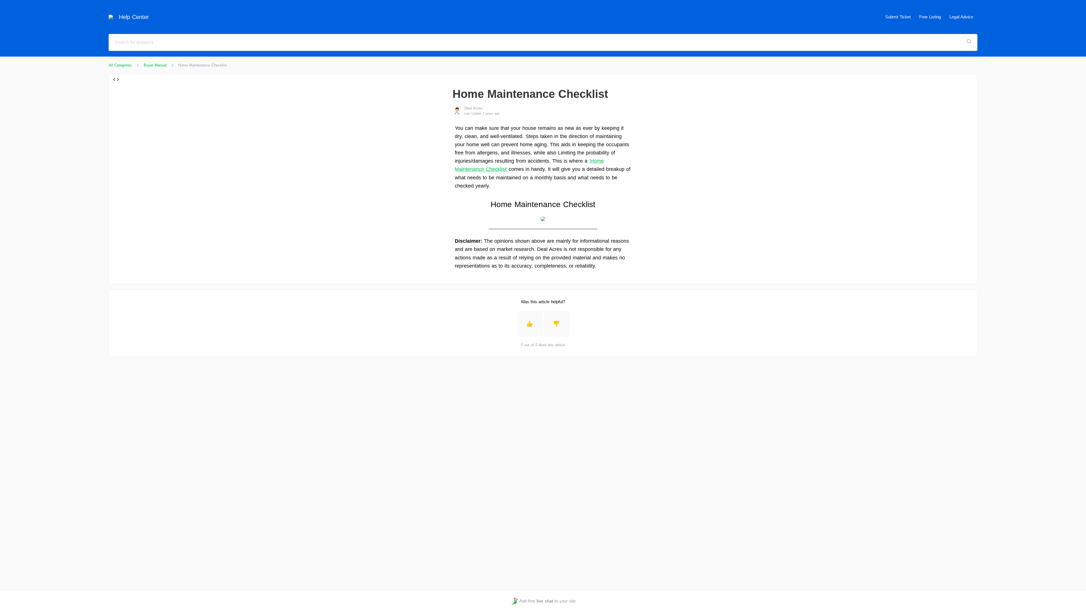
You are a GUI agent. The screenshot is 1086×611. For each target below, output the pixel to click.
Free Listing (930, 16)
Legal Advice (961, 16)
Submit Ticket (898, 16)
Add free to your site (547, 601)
